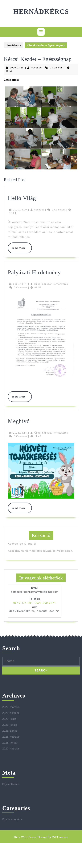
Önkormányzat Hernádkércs (51, 284)
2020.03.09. (20, 209)
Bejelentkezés (10, 783)
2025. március (10, 736)
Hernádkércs (41, 11)
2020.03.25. (17, 67)
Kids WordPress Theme (30, 837)
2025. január (10, 742)
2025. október (10, 712)
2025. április (9, 730)
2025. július (9, 718)
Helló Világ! (23, 198)
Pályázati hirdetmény (34, 272)
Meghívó (19, 421)
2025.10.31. (20, 284)
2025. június (9, 724)
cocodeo (36, 67)
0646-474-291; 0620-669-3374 (34, 602)
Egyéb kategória (12, 819)
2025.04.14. (20, 432)
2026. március (10, 706)
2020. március (10, 748)
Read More (20, 247)
